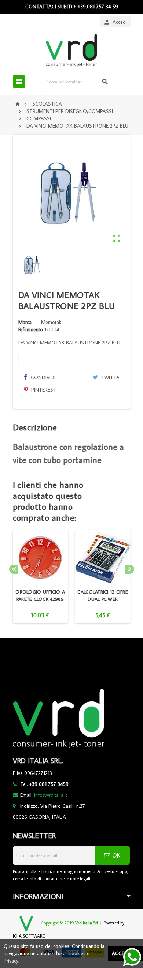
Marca (25, 322)
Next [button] (129, 569)
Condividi (42, 377)
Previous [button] (13, 569)
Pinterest (43, 390)
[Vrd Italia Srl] (71, 50)
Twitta (110, 377)
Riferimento (30, 329)
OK (115, 855)
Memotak (51, 322)
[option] (40, 577)
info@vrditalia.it (50, 795)
